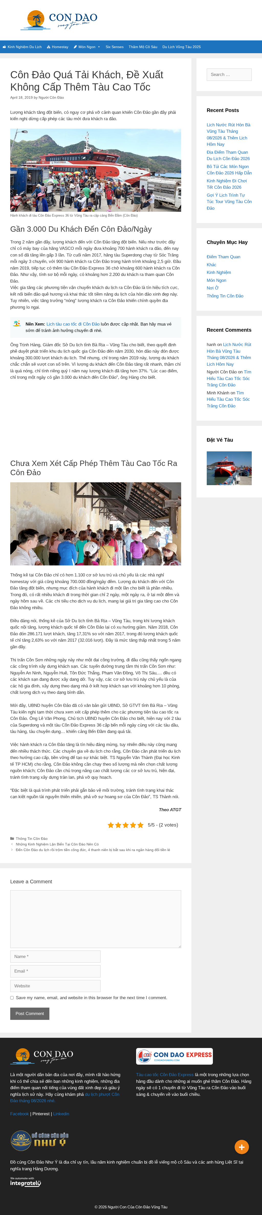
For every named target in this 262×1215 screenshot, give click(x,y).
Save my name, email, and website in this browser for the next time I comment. (91, 997)
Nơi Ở (213, 288)
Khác (211, 264)
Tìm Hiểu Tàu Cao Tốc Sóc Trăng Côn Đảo (229, 378)
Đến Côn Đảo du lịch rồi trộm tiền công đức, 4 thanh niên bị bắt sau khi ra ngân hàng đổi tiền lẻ (93, 850)
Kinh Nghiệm (219, 272)
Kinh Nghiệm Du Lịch (25, 47)
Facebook (19, 1113)
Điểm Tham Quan (223, 256)
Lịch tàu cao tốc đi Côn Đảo (73, 324)
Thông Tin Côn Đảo (32, 839)
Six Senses (115, 47)
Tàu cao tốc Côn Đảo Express (165, 1074)
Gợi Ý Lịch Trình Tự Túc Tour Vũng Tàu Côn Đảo (229, 202)
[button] (242, 1147)
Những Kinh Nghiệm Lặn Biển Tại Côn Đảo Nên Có (57, 844)
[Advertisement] (95, 423)
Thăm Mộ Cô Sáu (143, 47)
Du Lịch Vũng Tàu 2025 (181, 47)
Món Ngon (87, 47)
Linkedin (61, 1113)
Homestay (60, 47)
